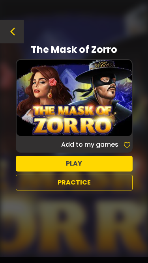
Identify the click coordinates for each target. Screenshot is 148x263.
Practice (74, 182)
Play (74, 163)
